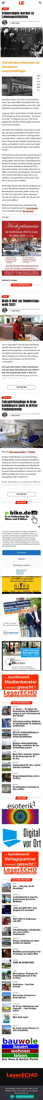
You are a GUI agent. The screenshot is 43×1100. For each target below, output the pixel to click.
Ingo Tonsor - (16, 311)
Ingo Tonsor (16, 23)
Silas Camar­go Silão (17, 451)
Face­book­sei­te (32, 208)
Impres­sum (19, 574)
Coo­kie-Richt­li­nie (21, 570)
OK (12, 1096)
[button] (39, 527)
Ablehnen (21, 559)
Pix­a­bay (32, 451)
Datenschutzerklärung (25, 1096)
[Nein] (40, 1093)
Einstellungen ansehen (21, 565)
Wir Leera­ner (28, 211)
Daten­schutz (20, 572)
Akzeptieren (21, 553)
